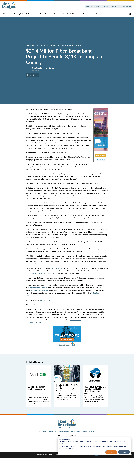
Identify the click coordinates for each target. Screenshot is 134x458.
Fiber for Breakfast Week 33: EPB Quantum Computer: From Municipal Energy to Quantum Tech (67, 388)
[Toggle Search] (130, 14)
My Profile (97, 6)
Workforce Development (54, 14)
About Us (6, 14)
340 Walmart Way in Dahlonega (42, 273)
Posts (33, 45)
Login (90, 6)
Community (106, 6)
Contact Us (115, 6)
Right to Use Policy (88, 431)
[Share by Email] (37, 75)
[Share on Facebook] (27, 75)
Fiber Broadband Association (43, 68)
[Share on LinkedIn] (34, 75)
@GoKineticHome (34, 322)
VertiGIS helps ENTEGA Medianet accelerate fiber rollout (37, 389)
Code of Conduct (63, 431)
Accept (111, 452)
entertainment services (39, 290)
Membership (38, 14)
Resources (87, 14)
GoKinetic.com (57, 268)
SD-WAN (36, 296)
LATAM (96, 14)
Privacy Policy (75, 431)
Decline (124, 452)
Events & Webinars (73, 14)
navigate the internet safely (37, 288)
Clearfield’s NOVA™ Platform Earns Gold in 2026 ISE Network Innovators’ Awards (95, 390)
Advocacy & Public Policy (22, 14)
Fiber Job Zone (126, 6)
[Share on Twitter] (31, 75)
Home (28, 45)
